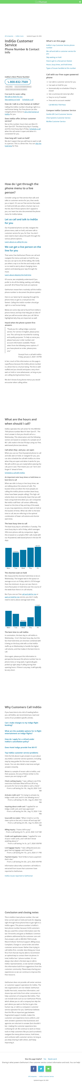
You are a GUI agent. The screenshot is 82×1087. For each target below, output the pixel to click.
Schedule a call (27, 99)
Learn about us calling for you (16, 242)
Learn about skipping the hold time (18, 275)
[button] (80, 2)
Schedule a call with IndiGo (15, 473)
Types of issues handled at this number (61, 68)
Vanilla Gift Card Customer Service (59, 114)
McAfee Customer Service (56, 121)
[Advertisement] (23, 164)
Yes (45, 1059)
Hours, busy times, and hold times (59, 64)
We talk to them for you (13, 97)
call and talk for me (29, 594)
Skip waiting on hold (12, 99)
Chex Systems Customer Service (58, 118)
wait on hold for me (12, 597)
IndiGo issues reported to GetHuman (19, 876)
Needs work (52, 1059)
